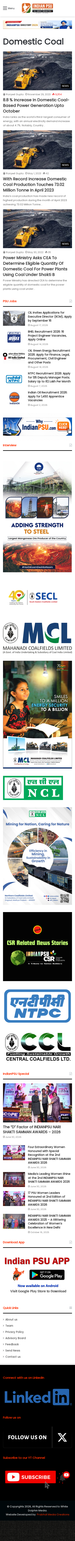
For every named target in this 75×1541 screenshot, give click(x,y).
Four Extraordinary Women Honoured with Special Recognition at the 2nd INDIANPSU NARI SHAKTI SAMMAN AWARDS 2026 (49, 1155)
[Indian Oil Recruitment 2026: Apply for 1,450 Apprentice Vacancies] (14, 398)
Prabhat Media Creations (53, 1514)
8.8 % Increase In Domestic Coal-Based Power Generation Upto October (36, 105)
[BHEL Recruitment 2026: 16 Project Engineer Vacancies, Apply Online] (14, 337)
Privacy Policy (14, 1332)
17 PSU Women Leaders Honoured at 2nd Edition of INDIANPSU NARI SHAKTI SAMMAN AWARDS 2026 (49, 1199)
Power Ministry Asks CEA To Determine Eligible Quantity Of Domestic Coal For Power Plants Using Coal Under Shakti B (35, 266)
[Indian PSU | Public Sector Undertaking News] (38, 8)
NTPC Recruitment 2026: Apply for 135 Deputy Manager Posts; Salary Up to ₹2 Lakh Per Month (49, 377)
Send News (12, 1351)
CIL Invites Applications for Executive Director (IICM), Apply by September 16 (50, 316)
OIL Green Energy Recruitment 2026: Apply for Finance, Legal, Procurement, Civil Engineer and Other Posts (49, 356)
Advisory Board (15, 1338)
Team (9, 1326)
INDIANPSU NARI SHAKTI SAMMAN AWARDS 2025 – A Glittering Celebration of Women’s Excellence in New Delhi (49, 1221)
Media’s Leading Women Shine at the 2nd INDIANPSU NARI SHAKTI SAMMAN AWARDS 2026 (49, 1178)
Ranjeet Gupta (15, 94)
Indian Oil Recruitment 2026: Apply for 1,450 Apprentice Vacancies (47, 396)
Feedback (12, 1344)
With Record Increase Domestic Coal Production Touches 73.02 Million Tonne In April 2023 (35, 184)
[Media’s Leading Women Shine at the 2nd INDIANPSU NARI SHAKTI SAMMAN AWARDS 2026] (14, 1179)
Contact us (13, 1357)
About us (11, 1319)
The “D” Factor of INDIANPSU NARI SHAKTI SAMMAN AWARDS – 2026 (32, 1129)
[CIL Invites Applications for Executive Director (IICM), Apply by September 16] (14, 318)
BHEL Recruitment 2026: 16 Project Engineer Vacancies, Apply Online (47, 335)
